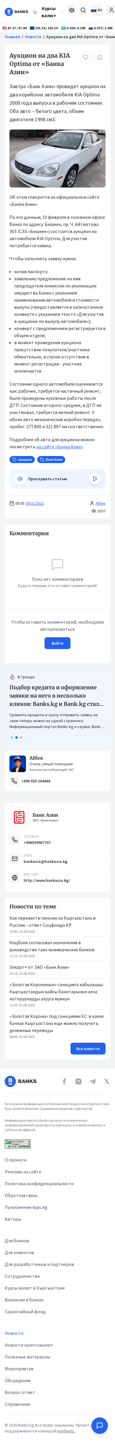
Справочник (17, 1404)
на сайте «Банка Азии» (59, 446)
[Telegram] (92, 1081)
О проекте (16, 1160)
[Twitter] (106, 1081)
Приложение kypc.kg (26, 1207)
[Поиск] (83, 10)
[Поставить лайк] (85, 57)
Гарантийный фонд (25, 1311)
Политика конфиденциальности (39, 1183)
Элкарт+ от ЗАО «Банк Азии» (39, 967)
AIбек (101, 503)
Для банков (17, 1240)
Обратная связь (21, 1195)
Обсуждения (17, 1380)
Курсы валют (49, 11)
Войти (57, 643)
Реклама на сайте (23, 1172)
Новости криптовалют (29, 1345)
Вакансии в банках (24, 1300)
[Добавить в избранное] (100, 57)
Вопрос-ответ (20, 1392)
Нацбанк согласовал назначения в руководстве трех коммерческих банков (51, 945)
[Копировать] (6, 533)
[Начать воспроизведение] (95, 479)
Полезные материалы (27, 1357)
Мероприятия (19, 1369)
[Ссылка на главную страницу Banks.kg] (16, 12)
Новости (33, 36)
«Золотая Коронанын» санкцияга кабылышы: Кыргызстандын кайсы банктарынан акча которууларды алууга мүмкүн (56, 991)
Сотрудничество (22, 1276)
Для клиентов (19, 1252)
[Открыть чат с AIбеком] (99, 1425)
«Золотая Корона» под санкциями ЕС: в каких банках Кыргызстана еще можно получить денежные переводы (56, 1023)
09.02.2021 (35, 503)
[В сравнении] (72, 10)
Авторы (13, 1219)
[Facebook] (64, 1081)
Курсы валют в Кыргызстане (35, 1288)
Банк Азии (45, 815)
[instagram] (78, 1081)
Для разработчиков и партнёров (39, 1264)
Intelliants (66, 1431)
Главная (12, 36)
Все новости (88, 1048)
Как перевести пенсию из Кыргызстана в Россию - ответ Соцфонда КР (52, 921)
